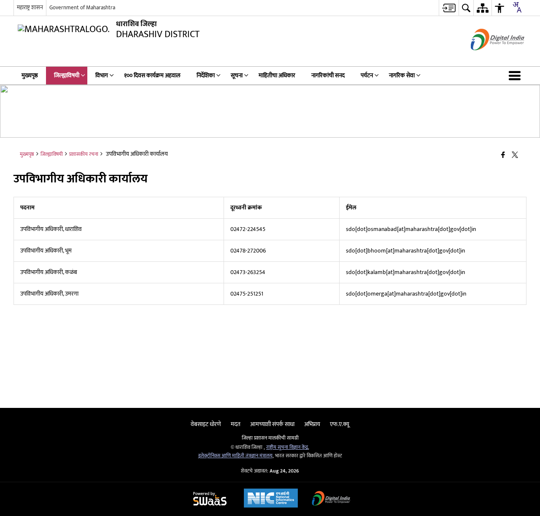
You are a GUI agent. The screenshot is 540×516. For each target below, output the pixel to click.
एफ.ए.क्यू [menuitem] (339, 424)
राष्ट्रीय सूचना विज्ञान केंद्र (287, 447)
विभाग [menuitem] (101, 75)
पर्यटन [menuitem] (367, 75)
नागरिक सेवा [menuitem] (402, 75)
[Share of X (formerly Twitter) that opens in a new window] (515, 156)
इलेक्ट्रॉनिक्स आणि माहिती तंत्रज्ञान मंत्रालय (235, 456)
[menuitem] (449, 8)
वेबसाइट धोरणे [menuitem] (206, 424)
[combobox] (516, 7)
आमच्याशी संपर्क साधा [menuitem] (272, 424)
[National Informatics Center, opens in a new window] (271, 499)
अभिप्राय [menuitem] (312, 424)
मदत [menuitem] (235, 424)
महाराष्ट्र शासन (30, 7)
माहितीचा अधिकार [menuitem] (277, 75)
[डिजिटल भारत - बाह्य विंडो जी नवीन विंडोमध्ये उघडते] (487, 57)
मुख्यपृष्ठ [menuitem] (30, 75)
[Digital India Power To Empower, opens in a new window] (331, 499)
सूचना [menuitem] (237, 75)
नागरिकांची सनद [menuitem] (328, 75)
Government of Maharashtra (82, 7)
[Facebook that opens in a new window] (503, 156)
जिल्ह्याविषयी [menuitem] (66, 75)
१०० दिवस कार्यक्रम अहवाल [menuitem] (152, 75)
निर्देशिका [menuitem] (206, 75)
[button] (516, 75)
